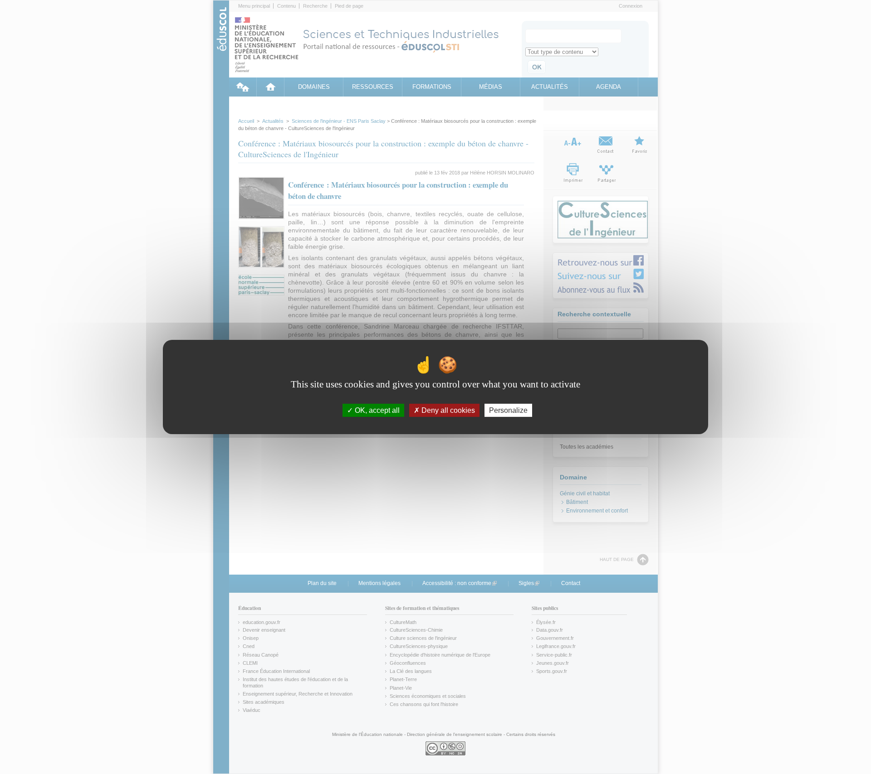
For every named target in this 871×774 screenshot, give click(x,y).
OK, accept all (376, 410)
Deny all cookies (447, 410)
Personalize (508, 410)
